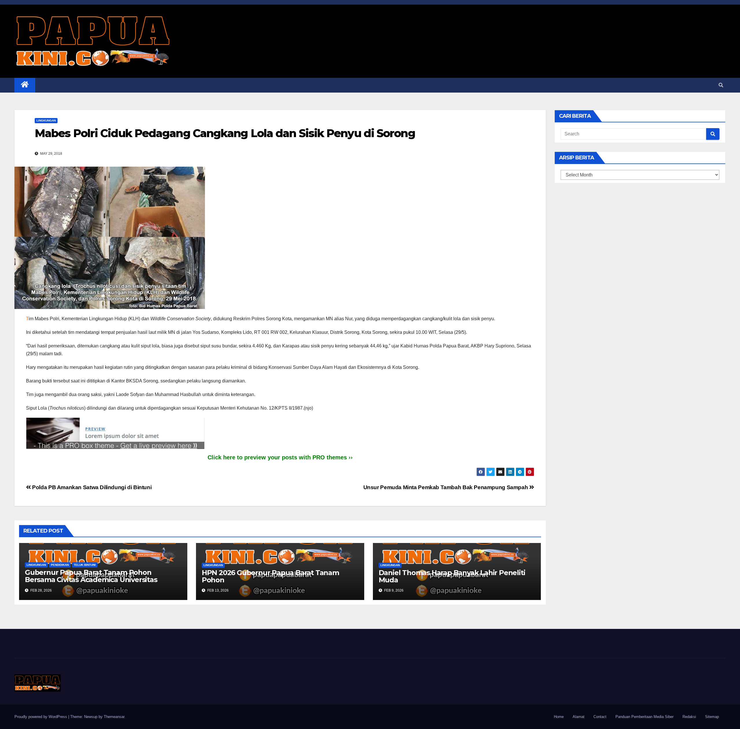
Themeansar (114, 717)
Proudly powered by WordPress (41, 717)
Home (559, 717)
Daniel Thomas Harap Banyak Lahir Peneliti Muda (452, 576)
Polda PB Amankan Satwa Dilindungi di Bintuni (91, 487)
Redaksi (689, 717)
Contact (599, 717)
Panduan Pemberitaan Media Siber (644, 717)
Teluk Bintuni (85, 564)
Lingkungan (46, 120)
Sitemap (712, 717)
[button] (721, 85)
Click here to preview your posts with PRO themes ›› (280, 457)
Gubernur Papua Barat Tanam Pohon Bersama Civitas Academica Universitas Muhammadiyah (91, 579)
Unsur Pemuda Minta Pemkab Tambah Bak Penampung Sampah (446, 487)
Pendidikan (60, 564)
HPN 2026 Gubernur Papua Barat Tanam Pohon (270, 576)
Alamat (578, 717)
